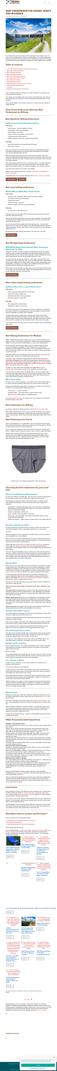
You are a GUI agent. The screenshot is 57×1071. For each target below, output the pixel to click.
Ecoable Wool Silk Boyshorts (13, 360)
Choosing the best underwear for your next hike (19, 83)
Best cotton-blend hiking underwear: (16, 76)
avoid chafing (16, 798)
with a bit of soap (45, 696)
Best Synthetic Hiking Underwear (15, 70)
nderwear (19, 571)
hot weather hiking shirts (28, 792)
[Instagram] (25, 999)
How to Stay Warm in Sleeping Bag (43, 924)
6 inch (40, 175)
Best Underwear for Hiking (13, 79)
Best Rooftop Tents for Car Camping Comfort (28, 952)
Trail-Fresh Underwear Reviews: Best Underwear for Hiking (22, 69)
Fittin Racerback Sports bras (15, 398)
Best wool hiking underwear (14, 72)
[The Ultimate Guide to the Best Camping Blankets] (44, 948)
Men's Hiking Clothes (10, 16)
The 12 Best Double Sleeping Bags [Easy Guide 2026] (28, 846)
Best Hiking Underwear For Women (16, 78)
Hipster (7, 173)
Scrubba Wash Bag (42, 700)
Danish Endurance (18, 772)
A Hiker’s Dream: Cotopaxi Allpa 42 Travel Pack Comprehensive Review (43, 851)
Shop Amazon (11, 179)
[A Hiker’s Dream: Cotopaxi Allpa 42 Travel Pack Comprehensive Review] (44, 844)
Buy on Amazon (12, 274)
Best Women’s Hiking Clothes (14, 822)
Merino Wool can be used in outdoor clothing (28, 577)
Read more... (10, 856)
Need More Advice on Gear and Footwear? (18, 88)
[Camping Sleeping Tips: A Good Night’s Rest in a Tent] (13, 974)
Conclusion (9, 87)
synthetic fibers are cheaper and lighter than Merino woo (30, 544)
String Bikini (13, 173)
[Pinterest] (31, 999)
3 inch (44, 175)
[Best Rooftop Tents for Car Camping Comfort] (28, 948)
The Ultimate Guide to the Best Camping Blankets (43, 952)
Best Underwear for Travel (13, 81)
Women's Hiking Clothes (21, 16)
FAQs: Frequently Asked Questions (15, 85)
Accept (38, 1065)
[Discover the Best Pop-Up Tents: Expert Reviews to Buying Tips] (13, 953)
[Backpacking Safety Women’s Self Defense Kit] (28, 864)
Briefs (48, 175)
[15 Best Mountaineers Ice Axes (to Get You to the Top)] (13, 925)
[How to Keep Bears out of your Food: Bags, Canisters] (44, 869)
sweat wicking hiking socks (25, 794)
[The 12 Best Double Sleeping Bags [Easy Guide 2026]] (28, 841)
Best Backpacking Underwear (14, 74)
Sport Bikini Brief (43, 171)
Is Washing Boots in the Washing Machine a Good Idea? (21, 820)
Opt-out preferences (34, 1068)
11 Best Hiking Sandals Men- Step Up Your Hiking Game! (21, 824)
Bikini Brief (35, 171)
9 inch (35, 175)
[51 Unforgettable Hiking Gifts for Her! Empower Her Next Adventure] (28, 925)
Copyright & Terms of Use (15, 1063)
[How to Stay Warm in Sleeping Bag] (44, 920)
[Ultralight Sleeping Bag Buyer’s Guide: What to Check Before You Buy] (13, 844)
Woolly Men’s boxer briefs (41, 409)
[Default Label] (28, 999)
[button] (54, 1057)
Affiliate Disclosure (41, 1010)
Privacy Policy (42, 1068)
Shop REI (21, 179)
